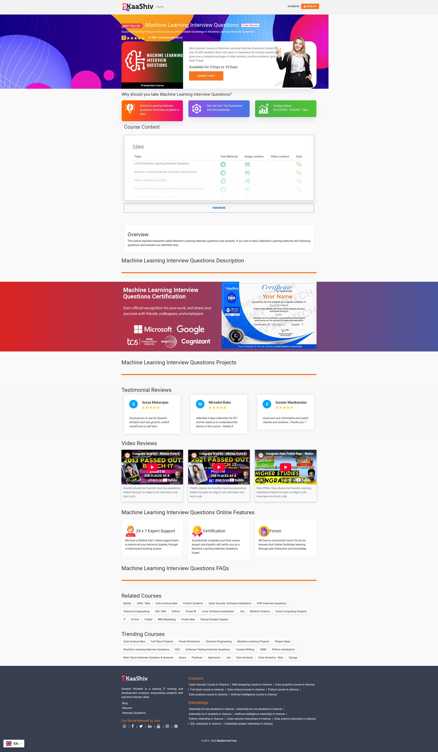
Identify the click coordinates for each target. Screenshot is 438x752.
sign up (311, 6)
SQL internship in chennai (205, 723)
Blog (125, 703)
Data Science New (167, 603)
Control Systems (193, 603)
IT (124, 619)
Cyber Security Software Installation (230, 603)
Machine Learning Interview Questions (146, 649)
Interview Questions (134, 713)
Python (176, 611)
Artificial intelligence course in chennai (254, 694)
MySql (127, 603)
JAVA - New (143, 603)
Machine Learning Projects (253, 641)
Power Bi (191, 611)
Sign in (294, 6)
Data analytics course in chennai (295, 684)
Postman (197, 657)
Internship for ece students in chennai (211, 709)
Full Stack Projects (162, 641)
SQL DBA (160, 611)
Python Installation (283, 649)
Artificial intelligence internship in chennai (260, 714)
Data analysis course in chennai (208, 694)
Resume (127, 708)
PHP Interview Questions (272, 603)
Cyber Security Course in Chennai (209, 684)
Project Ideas (282, 641)
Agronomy (214, 657)
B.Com (135, 619)
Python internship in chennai (206, 718)
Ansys (182, 657)
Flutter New (188, 619)
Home (159, 6)
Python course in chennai (283, 689)
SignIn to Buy (206, 76)
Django (293, 657)
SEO (177, 649)
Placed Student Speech (214, 619)
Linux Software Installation (218, 611)
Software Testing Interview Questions (207, 649)
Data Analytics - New (270, 657)
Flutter (148, 619)
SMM (263, 649)
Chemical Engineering (136, 611)
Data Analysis (244, 657)
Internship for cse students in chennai (259, 709)
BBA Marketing (167, 619)
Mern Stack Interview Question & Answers (148, 657)
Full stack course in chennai (207, 689)
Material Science (260, 611)
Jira (242, 611)
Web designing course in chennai (252, 684)
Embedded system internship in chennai (249, 723)
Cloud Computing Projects (291, 611)
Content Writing (245, 649)
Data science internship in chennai (295, 718)
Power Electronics (189, 641)
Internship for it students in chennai (210, 714)
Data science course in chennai (246, 689)
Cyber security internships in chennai (249, 718)
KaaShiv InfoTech (227, 740)
